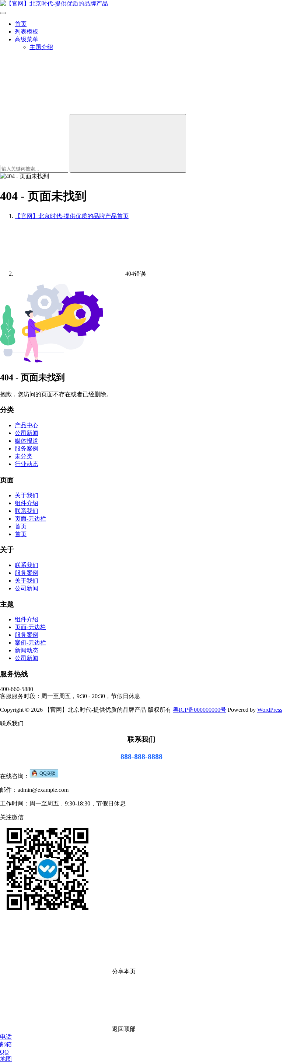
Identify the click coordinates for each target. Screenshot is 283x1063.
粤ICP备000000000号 (199, 710)
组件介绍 (26, 503)
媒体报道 (26, 441)
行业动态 (26, 464)
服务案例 (26, 448)
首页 (21, 24)
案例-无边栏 (30, 642)
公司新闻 (26, 433)
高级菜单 (26, 39)
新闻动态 (26, 650)
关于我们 (26, 495)
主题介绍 (41, 47)
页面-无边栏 (30, 518)
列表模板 (26, 31)
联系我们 (26, 511)
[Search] (128, 143)
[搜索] (55, 110)
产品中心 (26, 425)
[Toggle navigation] (3, 13)
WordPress (269, 710)
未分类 (23, 456)
